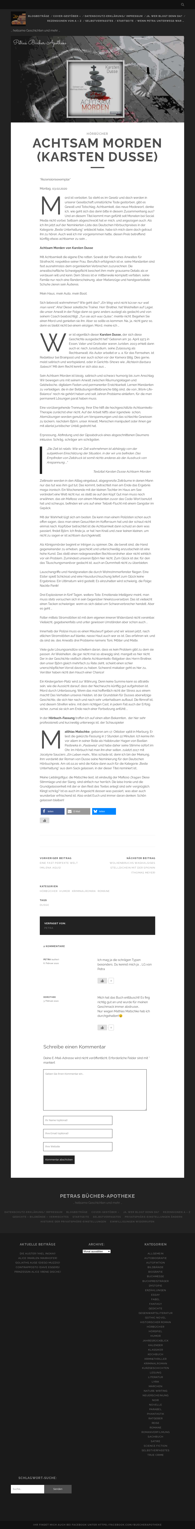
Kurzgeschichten (155, 1368)
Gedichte (155, 1308)
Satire (155, 1441)
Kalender (155, 1345)
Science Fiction (156, 1445)
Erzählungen (155, 1290)
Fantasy (155, 1304)
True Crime (155, 1455)
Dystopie (155, 1285)
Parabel (155, 1409)
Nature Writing (156, 1390)
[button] (53, 811)
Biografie (155, 1271)
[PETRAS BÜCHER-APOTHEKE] (18, 24)
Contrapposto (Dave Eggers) (38, 1267)
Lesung (155, 1372)
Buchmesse (155, 1276)
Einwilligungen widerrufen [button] (132, 1221)
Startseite (125, 20)
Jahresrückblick (156, 1340)
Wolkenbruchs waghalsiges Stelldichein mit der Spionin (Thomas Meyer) (132, 867)
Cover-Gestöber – (67, 16)
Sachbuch (155, 1436)
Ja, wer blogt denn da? (164, 16)
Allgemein (155, 1253)
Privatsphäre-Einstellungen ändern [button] (153, 1216)
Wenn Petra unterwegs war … (160, 20)
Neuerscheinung (156, 1395)
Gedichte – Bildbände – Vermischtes (41, 1216)
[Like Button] (44, 820)
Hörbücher (97, 134)
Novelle (155, 1404)
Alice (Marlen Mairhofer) (37, 1258)
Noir (155, 1400)
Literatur (155, 1377)
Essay (155, 1294)
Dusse (44, 905)
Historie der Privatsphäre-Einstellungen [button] (73, 1221)
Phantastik (155, 1413)
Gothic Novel (155, 1317)
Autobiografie (155, 1258)
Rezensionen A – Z (177, 1212)
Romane (104, 891)
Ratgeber (156, 1418)
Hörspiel (155, 1331)
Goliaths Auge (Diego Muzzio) (37, 1262)
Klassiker (155, 1349)
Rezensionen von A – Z (64, 20)
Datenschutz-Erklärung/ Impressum (114, 16)
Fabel (155, 1299)
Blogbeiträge (39, 16)
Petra (49, 928)
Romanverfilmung (155, 1432)
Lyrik (155, 1381)
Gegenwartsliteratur (156, 1313)
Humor (64, 891)
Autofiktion (155, 1262)
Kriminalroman (84, 891)
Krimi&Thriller (156, 1358)
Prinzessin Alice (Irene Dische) (37, 1271)
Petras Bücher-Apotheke (97, 1196)
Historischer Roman (155, 1322)
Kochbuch (155, 1354)
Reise (155, 1423)
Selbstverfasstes (99, 20)
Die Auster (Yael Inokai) (37, 1253)
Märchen (155, 1386)
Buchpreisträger (155, 1281)
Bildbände (155, 1267)
